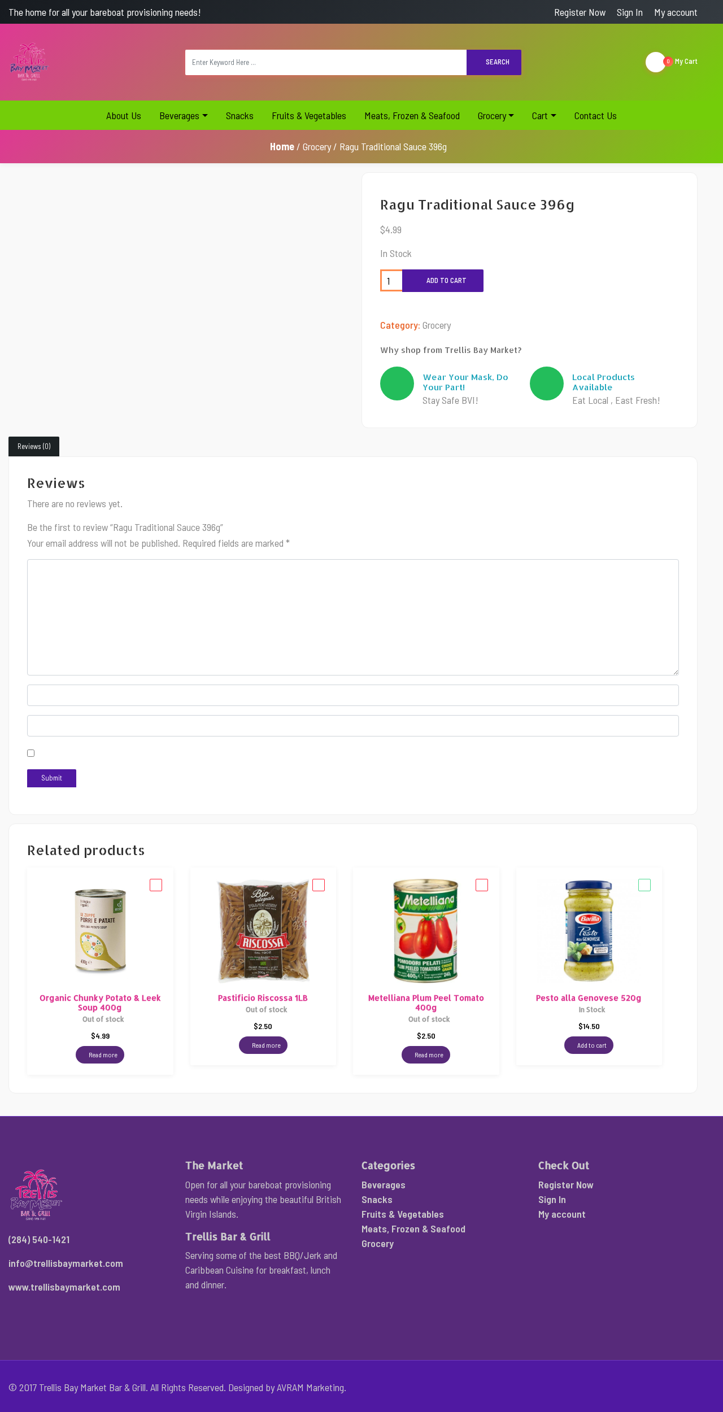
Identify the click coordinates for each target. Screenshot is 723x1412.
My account (676, 12)
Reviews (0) (34, 446)
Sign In (630, 12)
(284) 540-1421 (38, 1239)
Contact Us (595, 115)
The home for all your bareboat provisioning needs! (104, 12)
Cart (540, 115)
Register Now (580, 12)
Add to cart (446, 280)
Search (496, 61)
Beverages (179, 115)
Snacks (240, 115)
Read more (102, 1054)
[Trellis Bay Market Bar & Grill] (29, 62)
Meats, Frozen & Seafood (412, 115)
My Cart (682, 61)
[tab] (33, 447)
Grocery (492, 115)
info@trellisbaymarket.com (65, 1263)
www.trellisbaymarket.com (64, 1286)
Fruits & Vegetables (309, 115)
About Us (123, 115)
